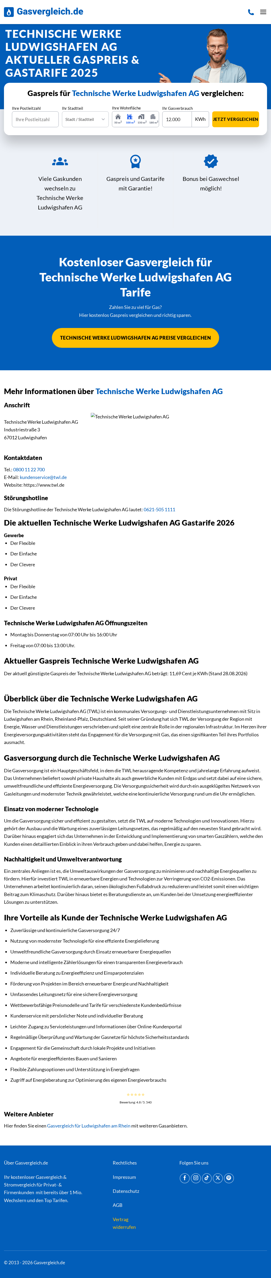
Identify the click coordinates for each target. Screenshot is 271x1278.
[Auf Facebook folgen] (185, 1178)
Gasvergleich (49, 1177)
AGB (118, 1205)
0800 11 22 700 (29, 469)
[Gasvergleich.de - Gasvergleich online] (43, 12)
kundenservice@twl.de (43, 477)
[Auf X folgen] (218, 1178)
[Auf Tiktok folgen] (207, 1178)
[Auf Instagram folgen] (196, 1178)
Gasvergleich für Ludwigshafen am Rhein (88, 1126)
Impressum (124, 1177)
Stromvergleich (20, 1185)
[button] (263, 12)
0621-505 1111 (159, 509)
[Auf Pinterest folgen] (229, 1178)
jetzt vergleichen (236, 119)
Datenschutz (126, 1191)
